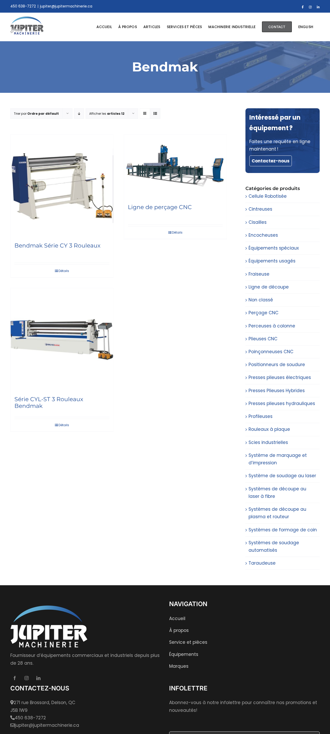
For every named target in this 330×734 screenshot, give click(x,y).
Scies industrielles (268, 442)
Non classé (261, 300)
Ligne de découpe (269, 287)
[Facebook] (14, 678)
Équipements (183, 654)
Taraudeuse (262, 563)
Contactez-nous (271, 161)
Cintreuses (260, 209)
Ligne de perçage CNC (160, 207)
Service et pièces (188, 642)
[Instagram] (26, 678)
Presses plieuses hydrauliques (282, 403)
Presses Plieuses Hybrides (277, 390)
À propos (179, 630)
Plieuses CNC (263, 339)
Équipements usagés (272, 261)
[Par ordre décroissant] (79, 113)
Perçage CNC (263, 313)
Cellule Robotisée (268, 196)
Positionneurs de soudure (277, 364)
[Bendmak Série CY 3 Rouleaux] (62, 186)
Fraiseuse (259, 274)
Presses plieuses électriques (280, 377)
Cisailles (258, 222)
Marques (178, 666)
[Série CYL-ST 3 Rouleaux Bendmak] (62, 339)
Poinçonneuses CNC (271, 352)
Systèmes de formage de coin (283, 530)
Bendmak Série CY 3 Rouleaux (57, 245)
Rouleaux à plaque (269, 429)
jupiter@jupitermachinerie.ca (66, 6)
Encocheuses (263, 235)
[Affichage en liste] (155, 114)
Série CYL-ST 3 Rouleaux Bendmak (48, 402)
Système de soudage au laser (282, 476)
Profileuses (261, 416)
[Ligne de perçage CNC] (175, 167)
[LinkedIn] (38, 678)
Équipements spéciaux (274, 248)
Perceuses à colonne (272, 326)
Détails (64, 271)
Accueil (177, 618)
